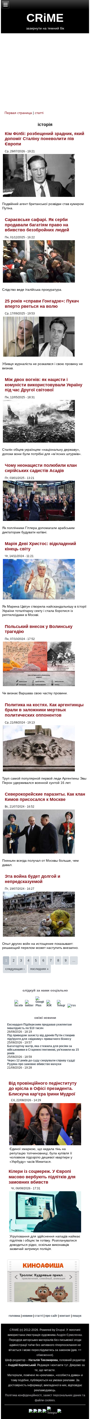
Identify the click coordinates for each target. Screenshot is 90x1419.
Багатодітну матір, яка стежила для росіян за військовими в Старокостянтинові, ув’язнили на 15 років (43, 1049)
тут (66, 1365)
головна (14, 1315)
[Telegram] (61, 1005)
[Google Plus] (40, 1005)
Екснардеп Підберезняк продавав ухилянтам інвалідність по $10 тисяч (39, 1026)
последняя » (39, 969)
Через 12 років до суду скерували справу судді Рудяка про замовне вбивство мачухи (41, 1062)
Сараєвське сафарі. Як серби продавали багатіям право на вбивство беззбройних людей (37, 224)
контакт (65, 1315)
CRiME (45, 17)
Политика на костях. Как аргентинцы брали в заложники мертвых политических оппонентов (44, 710)
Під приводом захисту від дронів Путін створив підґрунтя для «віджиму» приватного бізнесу (41, 1037)
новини (27, 1315)
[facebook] (19, 1005)
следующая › (14, 969)
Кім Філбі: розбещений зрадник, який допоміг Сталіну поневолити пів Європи (44, 138)
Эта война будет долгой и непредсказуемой (32, 879)
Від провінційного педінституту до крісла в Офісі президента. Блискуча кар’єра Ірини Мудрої (43, 1088)
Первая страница (18, 113)
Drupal (60, 1330)
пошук (76, 1315)
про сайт (51, 1315)
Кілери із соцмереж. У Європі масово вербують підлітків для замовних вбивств (42, 1177)
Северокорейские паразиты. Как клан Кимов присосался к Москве (45, 797)
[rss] (72, 1005)
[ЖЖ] (50, 1005)
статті (39, 113)
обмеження (44, 1355)
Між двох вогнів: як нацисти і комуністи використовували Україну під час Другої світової (43, 384)
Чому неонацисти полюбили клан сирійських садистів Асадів (41, 468)
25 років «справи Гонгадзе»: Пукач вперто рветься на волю (42, 304)
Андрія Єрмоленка (69, 1335)
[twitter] (29, 1005)
